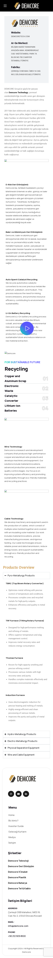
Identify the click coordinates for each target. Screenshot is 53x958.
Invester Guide (16, 826)
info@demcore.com (18, 925)
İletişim (12, 842)
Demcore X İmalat (17, 871)
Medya (11, 837)
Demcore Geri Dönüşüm (21, 866)
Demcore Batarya (17, 882)
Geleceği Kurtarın (17, 831)
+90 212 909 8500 (17, 936)
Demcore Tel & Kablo (19, 888)
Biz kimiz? (13, 820)
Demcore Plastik (17, 877)
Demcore (26, 952)
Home (11, 815)
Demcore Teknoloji (18, 860)
